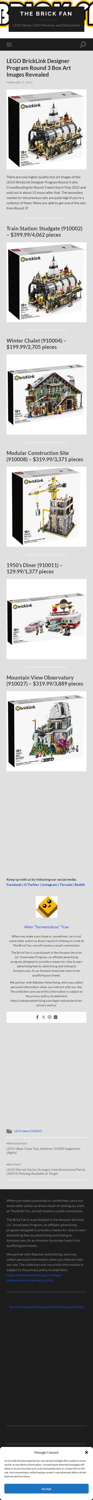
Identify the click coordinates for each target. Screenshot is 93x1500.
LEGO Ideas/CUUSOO (28, 1131)
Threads (65, 884)
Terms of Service (21, 1307)
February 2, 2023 (19, 82)
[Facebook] (37, 1017)
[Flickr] (56, 1017)
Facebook (14, 884)
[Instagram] (49, 1017)
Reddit (80, 884)
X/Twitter (31, 884)
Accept (46, 1489)
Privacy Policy (45, 1307)
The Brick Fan (46, 13)
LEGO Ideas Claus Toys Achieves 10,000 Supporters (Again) (43, 1148)
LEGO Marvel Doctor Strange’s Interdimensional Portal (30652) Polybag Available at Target (45, 1169)
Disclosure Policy (71, 1307)
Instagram (49, 884)
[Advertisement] (46, 824)
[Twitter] (43, 1017)
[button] (86, 1452)
